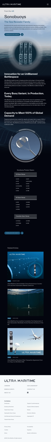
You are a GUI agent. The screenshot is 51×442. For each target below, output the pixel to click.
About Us (7, 392)
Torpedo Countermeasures (33, 403)
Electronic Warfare (31, 413)
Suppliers (29, 429)
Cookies (6, 429)
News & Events (9, 389)
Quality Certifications (32, 433)
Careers (7, 385)
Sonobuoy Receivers (9, 406)
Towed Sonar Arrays (8, 409)
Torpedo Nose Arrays (9, 419)
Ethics (5, 433)
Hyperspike (29, 416)
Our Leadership (32, 385)
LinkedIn (27, 392)
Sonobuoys (6, 403)
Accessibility (30, 426)
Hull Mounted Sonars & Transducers (12, 416)
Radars (28, 409)
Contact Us (31, 389)
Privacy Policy (7, 426)
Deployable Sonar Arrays (10, 413)
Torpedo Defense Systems (33, 406)
